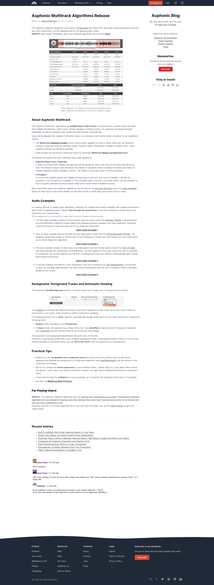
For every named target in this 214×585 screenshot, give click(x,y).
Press (165, 47)
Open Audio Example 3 (87, 260)
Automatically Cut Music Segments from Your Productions (64, 447)
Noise (105, 153)
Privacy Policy (115, 561)
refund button (117, 406)
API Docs (61, 561)
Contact (87, 556)
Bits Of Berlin (129, 248)
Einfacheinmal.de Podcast (118, 234)
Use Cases (62, 3)
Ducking (39, 310)
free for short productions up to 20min (98, 397)
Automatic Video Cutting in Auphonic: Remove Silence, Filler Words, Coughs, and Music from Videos (83, 438)
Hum (115, 153)
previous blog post (103, 188)
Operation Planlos (113, 220)
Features (46, 3)
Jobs (85, 561)
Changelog (36, 571)
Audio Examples (165, 41)
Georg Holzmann (49, 21)
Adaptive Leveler (59, 143)
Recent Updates (165, 44)
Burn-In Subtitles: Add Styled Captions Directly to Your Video (66, 432)
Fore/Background (108, 360)
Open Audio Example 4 (87, 274)
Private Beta (82, 28)
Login (167, 3)
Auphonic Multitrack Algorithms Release (71, 15)
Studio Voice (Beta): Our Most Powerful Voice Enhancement (66, 435)
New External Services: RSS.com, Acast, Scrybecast (62, 444)
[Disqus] (86, 489)
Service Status (64, 571)
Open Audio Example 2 (87, 244)
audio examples (129, 188)
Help (59, 551)
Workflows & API (82, 3)
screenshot (45, 331)
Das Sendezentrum (114, 264)
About (86, 551)
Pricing (99, 3)
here (107, 34)
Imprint (112, 551)
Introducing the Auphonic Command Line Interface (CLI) (64, 441)
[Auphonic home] (34, 3)
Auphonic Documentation (165, 38)
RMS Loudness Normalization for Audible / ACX (59, 450)
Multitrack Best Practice (60, 381)
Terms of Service (116, 556)
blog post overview (167, 24)
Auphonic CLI (63, 566)
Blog (109, 3)
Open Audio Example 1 (87, 230)
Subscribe (165, 69)
